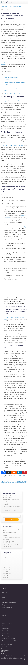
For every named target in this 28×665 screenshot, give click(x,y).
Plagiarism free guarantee (8, 638)
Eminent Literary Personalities (9, 561)
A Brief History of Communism (11, 77)
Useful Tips (5, 575)
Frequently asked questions (9, 602)
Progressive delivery (7, 605)
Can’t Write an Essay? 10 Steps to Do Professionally (21, 482)
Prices (3, 597)
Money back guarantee (7, 636)
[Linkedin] (19, 472)
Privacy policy (5, 628)
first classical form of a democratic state (13, 145)
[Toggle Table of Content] (2, 74)
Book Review (5, 555)
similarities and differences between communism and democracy (13, 62)
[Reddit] (14, 472)
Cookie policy (5, 631)
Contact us (5, 595)
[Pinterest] (24, 472)
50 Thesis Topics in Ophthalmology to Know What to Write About (7, 482)
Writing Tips (5, 577)
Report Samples (6, 569)
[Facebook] (3, 472)
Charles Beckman (8, 21)
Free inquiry (5, 615)
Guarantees (5, 626)
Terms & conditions (7, 623)
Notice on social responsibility (9, 641)
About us (4, 592)
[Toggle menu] (26, 2)
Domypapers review (7, 607)
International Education (8, 565)
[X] (8, 472)
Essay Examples (6, 563)
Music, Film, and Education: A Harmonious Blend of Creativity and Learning (10, 534)
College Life (5, 557)
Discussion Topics (17, 475)
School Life (5, 571)
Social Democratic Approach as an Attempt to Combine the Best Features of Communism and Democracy (14, 88)
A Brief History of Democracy (11, 79)
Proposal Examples (7, 567)
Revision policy (6, 633)
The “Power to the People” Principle (12, 93)
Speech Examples (7, 573)
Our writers (5, 600)
